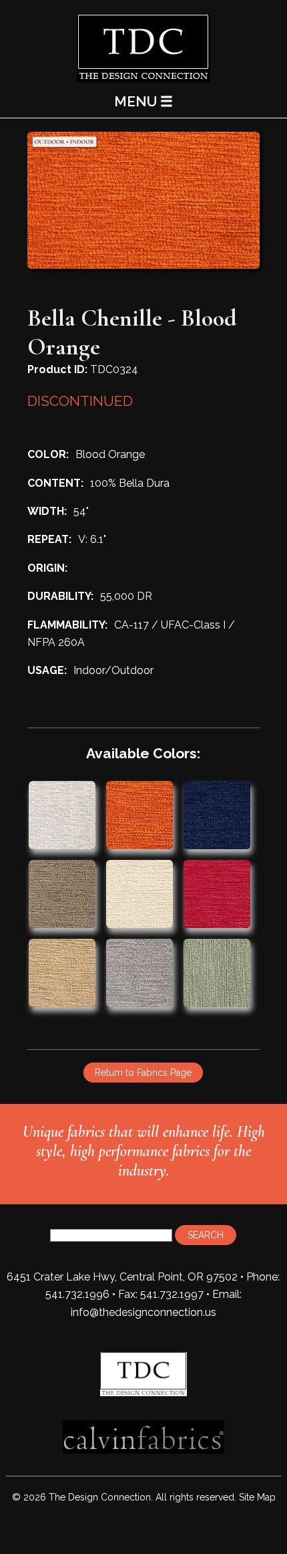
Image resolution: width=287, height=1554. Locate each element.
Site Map (257, 1497)
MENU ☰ (143, 101)
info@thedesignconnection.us (143, 1312)
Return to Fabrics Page (143, 1072)
